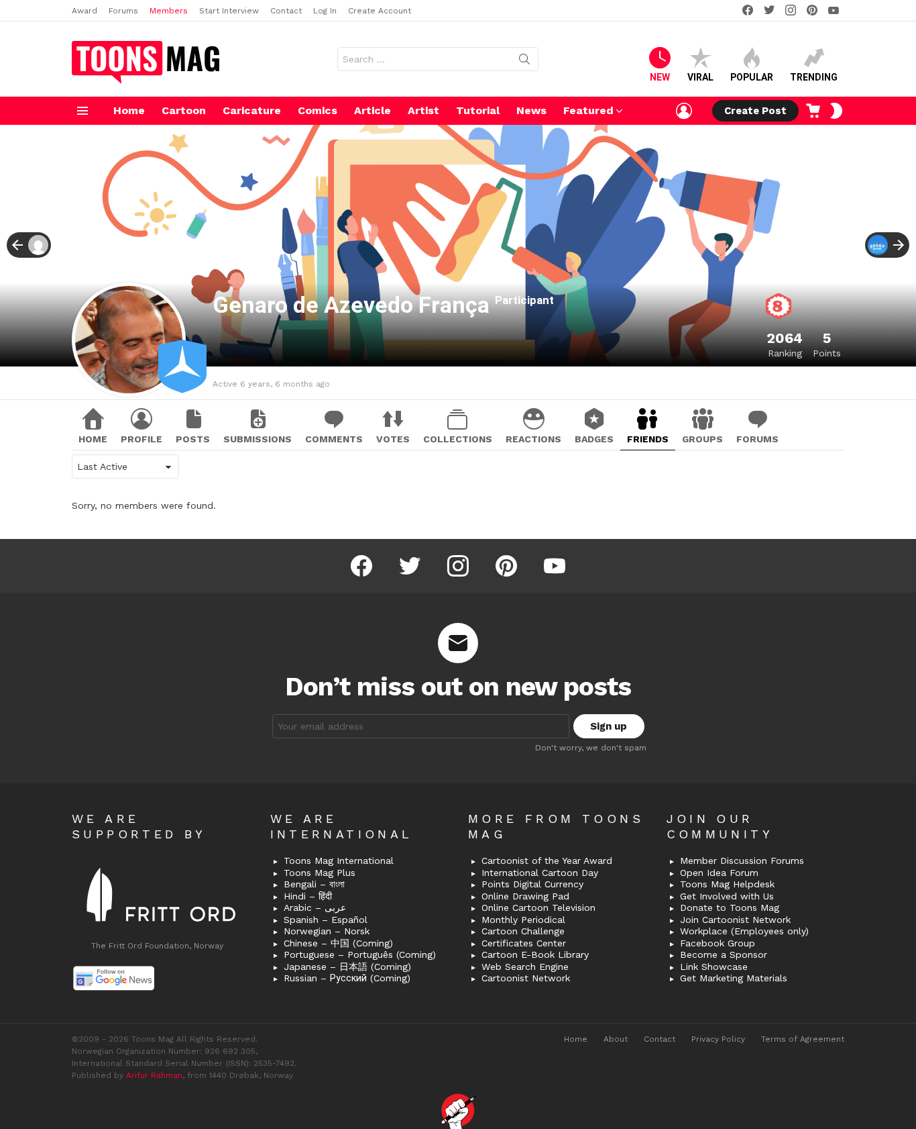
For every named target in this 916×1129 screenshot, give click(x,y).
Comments (334, 439)
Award (84, 10)
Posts (193, 439)
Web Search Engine (525, 966)
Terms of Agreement (802, 1039)
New (660, 77)
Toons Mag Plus (319, 872)
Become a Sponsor (723, 954)
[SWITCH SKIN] (836, 110)
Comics (317, 110)
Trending (814, 77)
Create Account (379, 10)
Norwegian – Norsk (326, 931)
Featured (588, 110)
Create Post (755, 111)
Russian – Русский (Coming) (347, 978)
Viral (700, 77)
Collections (457, 439)
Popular (751, 77)
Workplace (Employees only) (744, 931)
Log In (325, 10)
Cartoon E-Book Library (535, 954)
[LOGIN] (684, 110)
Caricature (252, 110)
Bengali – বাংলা (314, 884)
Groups (702, 439)
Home (129, 110)
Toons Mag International (339, 860)
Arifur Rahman (154, 1075)
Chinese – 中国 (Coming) (338, 943)
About (616, 1039)
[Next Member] (887, 245)
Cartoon (184, 110)
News (531, 110)
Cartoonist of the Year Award (546, 860)
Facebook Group (717, 943)
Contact (286, 10)
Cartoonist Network (525, 978)
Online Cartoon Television (538, 907)
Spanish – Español (325, 919)
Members (169, 10)
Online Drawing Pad (525, 896)
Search (524, 62)
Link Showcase (714, 966)
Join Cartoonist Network (735, 919)
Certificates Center (523, 943)
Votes (393, 439)
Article (372, 110)
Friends (648, 439)
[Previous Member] (29, 245)
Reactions (533, 439)
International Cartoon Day (539, 872)
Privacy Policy (718, 1039)
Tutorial (478, 110)
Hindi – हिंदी (308, 896)
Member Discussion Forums (742, 860)
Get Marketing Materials (733, 978)
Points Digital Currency (532, 884)
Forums (123, 10)
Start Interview (229, 10)
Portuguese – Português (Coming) (360, 954)
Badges (594, 439)
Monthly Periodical (523, 919)
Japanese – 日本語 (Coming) (347, 966)
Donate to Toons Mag (729, 907)
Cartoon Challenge (523, 931)
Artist (423, 110)
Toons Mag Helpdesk (727, 884)
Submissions (257, 439)
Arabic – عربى (315, 907)
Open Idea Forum (719, 872)
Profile (141, 439)
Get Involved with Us (727, 896)
